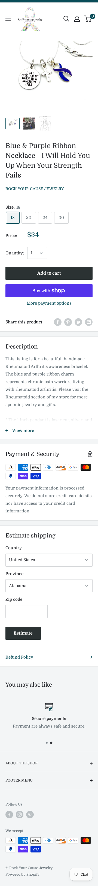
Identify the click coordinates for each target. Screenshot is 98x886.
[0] (88, 19)
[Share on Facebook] (58, 322)
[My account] (77, 19)
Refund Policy (19, 657)
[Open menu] (8, 19)
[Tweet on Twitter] (78, 322)
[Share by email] (89, 322)
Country (13, 547)
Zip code (13, 599)
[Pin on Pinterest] (68, 322)
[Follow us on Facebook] (9, 814)
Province (14, 573)
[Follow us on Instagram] (19, 814)
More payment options (49, 303)
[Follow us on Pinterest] (30, 814)
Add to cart (49, 273)
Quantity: (14, 253)
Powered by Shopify (22, 874)
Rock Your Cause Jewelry (34, 189)
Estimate (23, 633)
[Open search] (66, 19)
